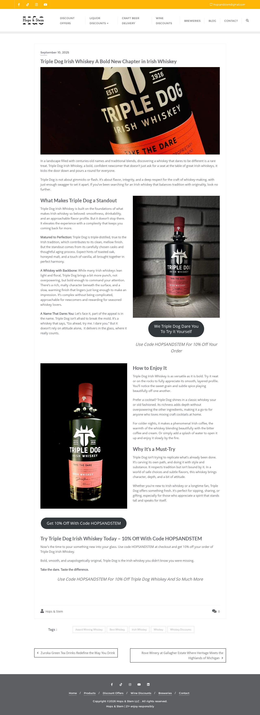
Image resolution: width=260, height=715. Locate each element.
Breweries (165, 693)
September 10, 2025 (54, 52)
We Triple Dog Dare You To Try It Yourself (176, 328)
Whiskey (158, 629)
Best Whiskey (117, 629)
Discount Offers (113, 693)
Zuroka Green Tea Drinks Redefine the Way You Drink (78, 653)
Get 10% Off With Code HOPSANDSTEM (84, 523)
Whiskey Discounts (180, 629)
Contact (184, 693)
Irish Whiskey (139, 629)
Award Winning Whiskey (89, 629)
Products (90, 693)
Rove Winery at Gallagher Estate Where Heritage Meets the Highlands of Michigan (182, 655)
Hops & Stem (54, 611)
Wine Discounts (141, 693)
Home (73, 693)
